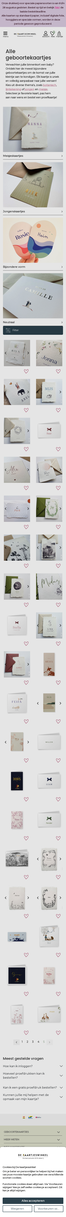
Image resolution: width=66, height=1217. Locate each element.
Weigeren (17, 1208)
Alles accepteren (33, 1200)
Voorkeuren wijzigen (51, 1208)
